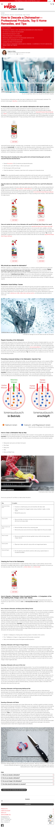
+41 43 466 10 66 (6, 820)
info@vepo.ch (7, 822)
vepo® (4, 113)
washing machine (30, 293)
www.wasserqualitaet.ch (35, 347)
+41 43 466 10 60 (7, 819)
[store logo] (14, 6)
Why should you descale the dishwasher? (13, 31)
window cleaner (27, 567)
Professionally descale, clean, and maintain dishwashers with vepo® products (23, 29)
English (49, 1)
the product (10, 163)
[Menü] (53, 815)
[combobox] (50, 1)
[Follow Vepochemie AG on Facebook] (27, 825)
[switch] (50, 823)
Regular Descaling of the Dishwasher (12, 35)
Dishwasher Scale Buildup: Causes (11, 33)
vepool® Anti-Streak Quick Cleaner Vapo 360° (42, 226)
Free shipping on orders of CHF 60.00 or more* (27, 1)
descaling (14, 101)
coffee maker (23, 293)
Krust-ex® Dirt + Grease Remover (24, 188)
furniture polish (37, 567)
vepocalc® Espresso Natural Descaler (44, 112)
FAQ (3, 47)
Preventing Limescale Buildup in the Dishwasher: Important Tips (18, 37)
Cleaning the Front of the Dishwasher (12, 41)
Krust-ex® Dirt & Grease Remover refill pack (43, 192)
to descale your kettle (14, 293)
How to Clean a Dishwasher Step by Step (13, 39)
